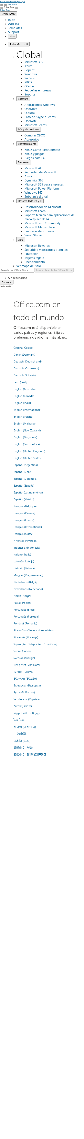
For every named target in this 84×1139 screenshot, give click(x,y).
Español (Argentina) (25, 465)
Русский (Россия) (24, 692)
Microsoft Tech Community (42, 223)
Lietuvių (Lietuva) (24, 568)
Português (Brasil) (24, 609)
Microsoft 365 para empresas (44, 184)
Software (23, 98)
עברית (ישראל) (22, 706)
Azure (28, 66)
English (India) (22, 403)
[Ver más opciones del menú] (1, 8)
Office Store (9, 13)
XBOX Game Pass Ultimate (42, 150)
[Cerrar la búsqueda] (5, 5)
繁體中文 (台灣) (23, 748)
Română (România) (25, 623)
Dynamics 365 (33, 180)
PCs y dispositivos (28, 129)
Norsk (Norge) (22, 596)
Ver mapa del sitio (28, 266)
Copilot (29, 70)
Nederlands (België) (25, 582)
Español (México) (23, 499)
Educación (31, 254)
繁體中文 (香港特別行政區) (30, 755)
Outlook (29, 113)
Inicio (11, 20)
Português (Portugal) (26, 616)
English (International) (27, 410)
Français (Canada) (24, 513)
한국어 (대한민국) (24, 727)
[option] (46, 278)
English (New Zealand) (27, 430)
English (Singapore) (25, 437)
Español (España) (23, 485)
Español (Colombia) (25, 478)
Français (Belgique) (24, 506)
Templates (15, 28)
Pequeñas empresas (37, 90)
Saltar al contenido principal (12, 1)
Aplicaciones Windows (39, 105)
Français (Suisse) (23, 534)
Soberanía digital (36, 196)
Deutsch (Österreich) (26, 368)
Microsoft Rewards (37, 245)
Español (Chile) (22, 472)
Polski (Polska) (22, 603)
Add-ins (13, 24)
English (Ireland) (23, 416)
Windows (30, 74)
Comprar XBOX (34, 135)
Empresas (24, 162)
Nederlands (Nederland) (28, 589)
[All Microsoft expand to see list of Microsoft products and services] (1, 5)
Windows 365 (33, 192)
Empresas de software (39, 231)
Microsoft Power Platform (41, 188)
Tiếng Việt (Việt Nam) (26, 665)
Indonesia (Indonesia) (26, 547)
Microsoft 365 (33, 62)
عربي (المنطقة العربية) (27, 713)
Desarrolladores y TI (30, 201)
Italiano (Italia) (22, 554)
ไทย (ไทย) (18, 720)
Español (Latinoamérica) (28, 492)
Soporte (29, 94)
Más (12, 36)
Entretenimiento (27, 143)
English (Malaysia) (24, 423)
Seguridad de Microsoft (40, 172)
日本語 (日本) (21, 741)
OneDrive (30, 109)
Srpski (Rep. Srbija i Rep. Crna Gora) (35, 644)
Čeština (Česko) (23, 347)
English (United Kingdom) (29, 451)
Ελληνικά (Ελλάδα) (25, 678)
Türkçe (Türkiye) (23, 671)
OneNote (30, 121)
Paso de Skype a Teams (39, 117)
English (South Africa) (26, 444)
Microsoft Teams (35, 125)
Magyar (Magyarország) (28, 575)
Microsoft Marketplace (39, 227)
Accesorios (31, 139)
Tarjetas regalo (34, 258)
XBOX (28, 82)
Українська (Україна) (26, 699)
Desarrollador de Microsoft (42, 207)
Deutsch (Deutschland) (27, 361)
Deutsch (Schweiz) (24, 375)
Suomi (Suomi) (22, 651)
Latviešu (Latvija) (23, 561)
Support (13, 32)
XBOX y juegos (34, 154)
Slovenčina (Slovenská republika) (33, 630)
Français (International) (27, 527)
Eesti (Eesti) (20, 382)
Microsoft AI (32, 168)
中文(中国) (20, 734)
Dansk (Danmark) (24, 354)
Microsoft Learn (34, 211)
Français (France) (23, 520)
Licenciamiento (34, 262)
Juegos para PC (34, 158)
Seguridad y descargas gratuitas (45, 250)
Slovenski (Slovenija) (25, 637)
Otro (20, 239)
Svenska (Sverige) (24, 658)
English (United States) (27, 458)
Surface (29, 78)
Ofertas (29, 86)
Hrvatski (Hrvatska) (25, 540)
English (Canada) (23, 396)
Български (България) (27, 685)
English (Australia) (24, 389)
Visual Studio (33, 235)
